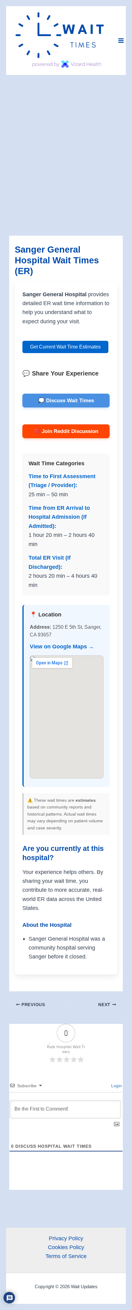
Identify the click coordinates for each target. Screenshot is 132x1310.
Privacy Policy (66, 1238)
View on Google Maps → (62, 646)
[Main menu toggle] (121, 40)
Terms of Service (66, 1256)
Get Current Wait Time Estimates (65, 346)
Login (116, 1085)
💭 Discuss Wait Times (66, 400)
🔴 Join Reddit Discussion (66, 431)
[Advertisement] (66, 144)
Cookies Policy (66, 1247)
